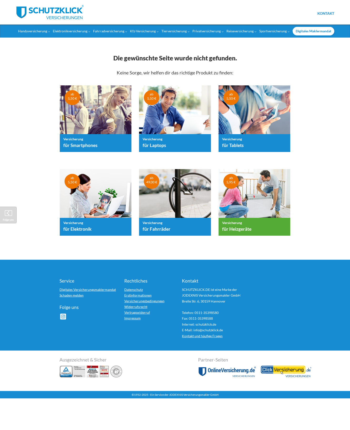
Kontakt (325, 13)
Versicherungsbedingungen (144, 301)
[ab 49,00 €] (175, 196)
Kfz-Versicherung (143, 31)
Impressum (132, 318)
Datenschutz (133, 290)
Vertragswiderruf (137, 312)
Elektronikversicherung (70, 31)
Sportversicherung (273, 31)
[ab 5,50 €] (95, 112)
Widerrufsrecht (135, 307)
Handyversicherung (32, 31)
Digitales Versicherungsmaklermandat (88, 290)
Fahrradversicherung (108, 31)
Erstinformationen (138, 295)
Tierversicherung (174, 31)
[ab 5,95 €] (254, 196)
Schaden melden (72, 295)
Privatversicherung (206, 31)
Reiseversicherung (240, 31)
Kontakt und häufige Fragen (202, 336)
